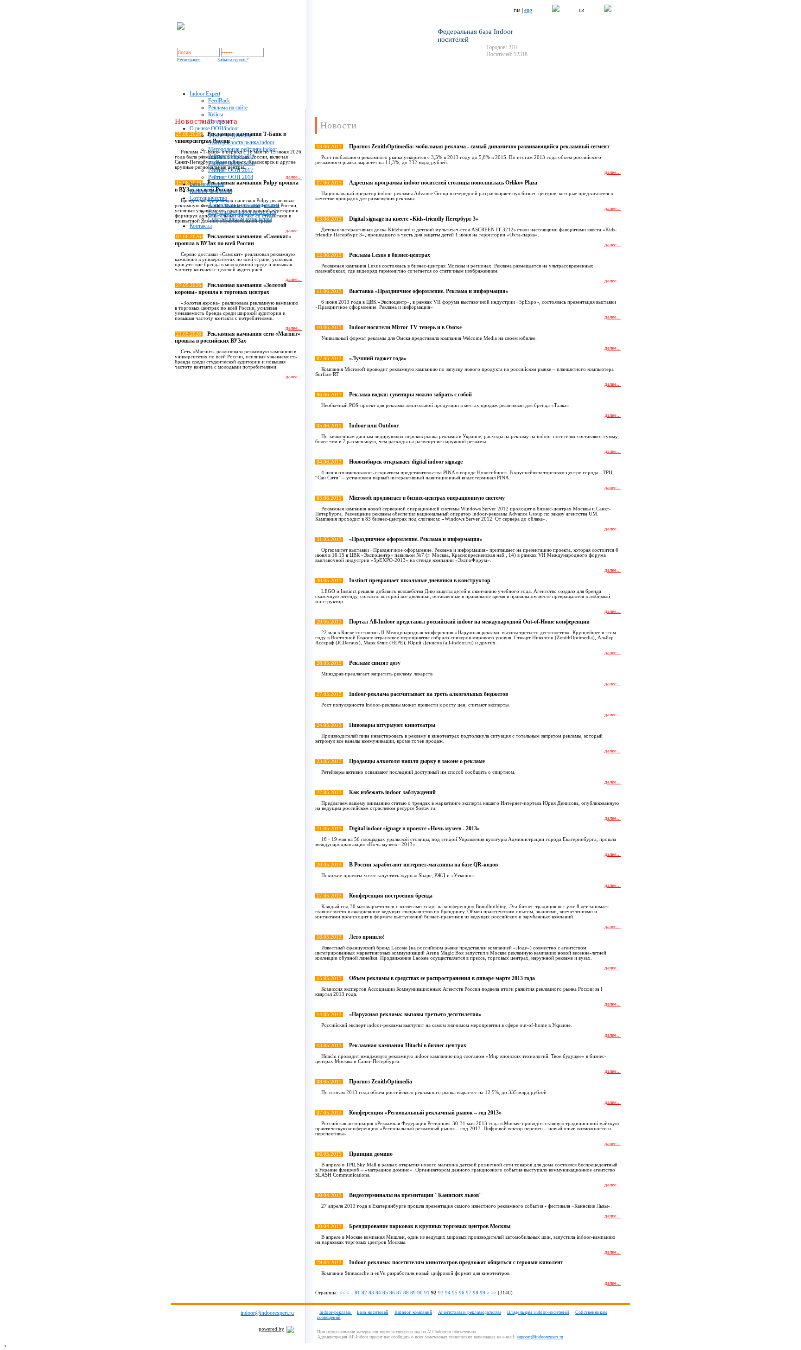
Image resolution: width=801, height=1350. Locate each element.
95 (455, 1292)
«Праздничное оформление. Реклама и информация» (416, 539)
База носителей (207, 184)
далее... (294, 230)
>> (493, 1292)
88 (406, 1292)
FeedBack (219, 100)
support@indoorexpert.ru (540, 1336)
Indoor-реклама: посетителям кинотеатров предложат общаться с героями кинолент (456, 1262)
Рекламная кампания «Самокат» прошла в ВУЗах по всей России (233, 240)
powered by (271, 1328)
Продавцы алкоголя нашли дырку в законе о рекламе (417, 761)
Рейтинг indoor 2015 (231, 156)
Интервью (220, 121)
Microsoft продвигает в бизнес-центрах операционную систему (427, 498)
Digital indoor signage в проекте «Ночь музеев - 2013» (414, 828)
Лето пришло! (367, 937)
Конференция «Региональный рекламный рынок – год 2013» (425, 1112)
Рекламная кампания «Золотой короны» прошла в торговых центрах (230, 288)
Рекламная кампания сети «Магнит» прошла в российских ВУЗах (237, 337)
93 (441, 1292)
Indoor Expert (205, 93)
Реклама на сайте (228, 107)
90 (420, 1292)
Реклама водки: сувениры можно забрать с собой (410, 394)
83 (371, 1292)
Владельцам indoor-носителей (538, 1312)
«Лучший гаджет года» (378, 358)
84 (378, 1292)
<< (342, 1292)
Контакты (201, 226)
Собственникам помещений (240, 219)
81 (357, 1292)
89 (413, 1292)
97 (468, 1292)
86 (392, 1292)
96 (461, 1292)
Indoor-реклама (335, 1312)
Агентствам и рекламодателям (244, 205)
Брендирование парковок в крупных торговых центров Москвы (429, 1226)
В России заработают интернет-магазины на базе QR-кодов (423, 864)
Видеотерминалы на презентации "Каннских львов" (415, 1195)
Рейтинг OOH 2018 (230, 177)
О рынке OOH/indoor (214, 128)
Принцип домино (371, 1154)
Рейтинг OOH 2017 (230, 170)
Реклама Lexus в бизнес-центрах (389, 255)
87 (399, 1292)
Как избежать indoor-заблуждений (392, 792)
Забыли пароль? (232, 59)
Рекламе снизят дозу (374, 663)
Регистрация (189, 59)
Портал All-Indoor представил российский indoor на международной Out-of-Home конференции (469, 621)
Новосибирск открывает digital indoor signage (406, 461)
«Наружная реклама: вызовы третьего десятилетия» (415, 1014)
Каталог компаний (211, 191)
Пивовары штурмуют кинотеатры (392, 725)
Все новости (283, 392)
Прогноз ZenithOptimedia (380, 1081)
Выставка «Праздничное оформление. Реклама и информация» (429, 291)
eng (528, 10)
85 (385, 1292)
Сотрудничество (208, 198)
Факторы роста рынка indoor (241, 142)
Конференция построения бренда (390, 895)
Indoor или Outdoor (374, 425)
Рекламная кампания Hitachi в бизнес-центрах (407, 1045)
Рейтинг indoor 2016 (231, 163)
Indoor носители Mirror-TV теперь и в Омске (405, 327)
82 (364, 1292)
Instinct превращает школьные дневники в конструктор (419, 580)
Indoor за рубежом (229, 135)
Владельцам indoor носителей (242, 212)
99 (482, 1292)
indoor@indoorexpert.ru (267, 1313)
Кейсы (215, 114)
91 (427, 1292)
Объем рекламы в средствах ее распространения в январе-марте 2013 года (442, 978)
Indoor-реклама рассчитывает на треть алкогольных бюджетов (428, 694)
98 (475, 1292)
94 (448, 1292)
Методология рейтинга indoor (242, 149)
